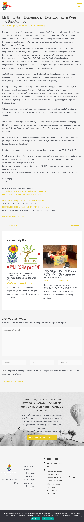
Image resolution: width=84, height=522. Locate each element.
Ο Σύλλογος (31, 476)
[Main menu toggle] (79, 5)
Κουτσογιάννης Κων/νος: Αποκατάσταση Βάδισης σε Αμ (24, 194)
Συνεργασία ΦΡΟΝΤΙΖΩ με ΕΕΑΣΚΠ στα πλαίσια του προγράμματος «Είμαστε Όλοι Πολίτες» (21, 276)
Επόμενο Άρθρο (74, 225)
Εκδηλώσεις (31, 473)
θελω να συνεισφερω (43, 438)
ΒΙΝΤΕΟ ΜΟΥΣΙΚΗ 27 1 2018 (13, 216)
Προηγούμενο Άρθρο (11, 225)
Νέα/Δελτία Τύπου (28, 468)
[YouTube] (74, 477)
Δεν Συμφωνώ (48, 519)
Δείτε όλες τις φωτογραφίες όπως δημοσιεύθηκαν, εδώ (24, 201)
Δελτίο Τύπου (24, 26)
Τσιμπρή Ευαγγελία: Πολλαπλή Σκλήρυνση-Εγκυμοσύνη (24, 191)
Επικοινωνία (31, 486)
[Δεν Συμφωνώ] (81, 516)
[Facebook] (69, 477)
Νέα (31, 26)
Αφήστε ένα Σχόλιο (9, 26)
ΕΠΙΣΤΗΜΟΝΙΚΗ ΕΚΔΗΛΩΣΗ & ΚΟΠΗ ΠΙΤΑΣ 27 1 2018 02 (26, 207)
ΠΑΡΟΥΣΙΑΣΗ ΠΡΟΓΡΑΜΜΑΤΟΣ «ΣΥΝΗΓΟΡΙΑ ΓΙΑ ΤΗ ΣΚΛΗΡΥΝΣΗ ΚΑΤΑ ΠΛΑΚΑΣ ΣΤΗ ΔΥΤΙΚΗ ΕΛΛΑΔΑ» (59, 274)
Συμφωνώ (35, 519)
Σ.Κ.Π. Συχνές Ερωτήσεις (29, 481)
